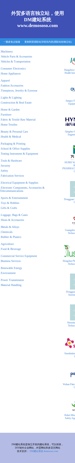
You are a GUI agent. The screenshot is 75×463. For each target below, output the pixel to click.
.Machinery (6, 51)
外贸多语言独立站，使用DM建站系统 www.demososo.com (37, 19)
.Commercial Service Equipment (18, 256)
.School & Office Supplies (15, 148)
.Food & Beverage (10, 249)
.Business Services (10, 261)
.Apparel (5, 80)
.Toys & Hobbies (9, 202)
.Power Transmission (12, 280)
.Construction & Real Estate (16, 102)
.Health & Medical (10, 136)
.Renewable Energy (11, 268)
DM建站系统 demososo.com (44, 451)
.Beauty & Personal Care (14, 131)
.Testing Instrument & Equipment (19, 153)
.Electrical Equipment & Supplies (19, 182)
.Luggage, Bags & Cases (14, 214)
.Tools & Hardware (11, 160)
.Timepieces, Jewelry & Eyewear (18, 90)
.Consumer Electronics (13, 68)
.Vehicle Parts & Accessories (16, 56)
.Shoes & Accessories (12, 219)
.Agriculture (7, 244)
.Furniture (5, 114)
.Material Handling (10, 285)
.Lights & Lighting (11, 97)
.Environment (8, 273)
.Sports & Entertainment (14, 197)
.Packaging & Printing (12, 143)
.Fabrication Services (12, 175)
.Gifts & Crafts (8, 207)
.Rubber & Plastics (10, 237)
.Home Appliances (10, 73)
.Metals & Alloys (9, 226)
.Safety (4, 170)
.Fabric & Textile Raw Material (18, 119)
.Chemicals (6, 232)
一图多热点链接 (11, 41)
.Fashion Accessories (11, 85)
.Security (5, 165)
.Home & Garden (10, 109)
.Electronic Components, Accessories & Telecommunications (22, 189)
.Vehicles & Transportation (15, 61)
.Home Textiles (8, 124)
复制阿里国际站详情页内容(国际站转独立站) (48, 41)
